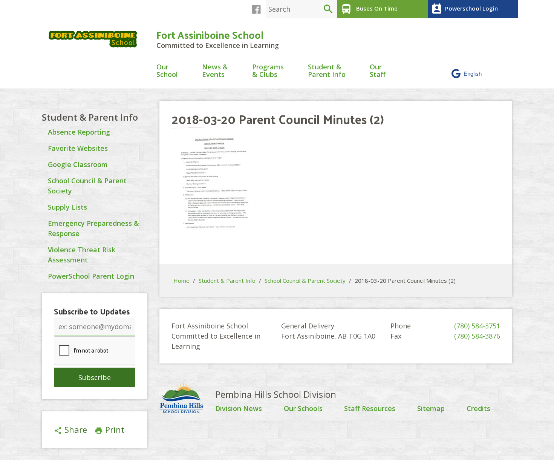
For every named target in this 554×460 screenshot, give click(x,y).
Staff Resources (369, 408)
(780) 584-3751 (477, 325)
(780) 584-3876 (477, 335)
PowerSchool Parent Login (91, 276)
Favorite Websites (78, 148)
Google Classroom (78, 164)
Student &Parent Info (327, 71)
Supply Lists (67, 207)
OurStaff (378, 71)
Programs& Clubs (268, 71)
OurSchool (167, 71)
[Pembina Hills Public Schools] (187, 399)
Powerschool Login (464, 9)
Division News (238, 408)
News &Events (215, 71)
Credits (478, 408)
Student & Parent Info (90, 117)
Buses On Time (369, 9)
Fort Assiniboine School (209, 34)
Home (181, 280)
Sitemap (431, 408)
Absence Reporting (79, 131)
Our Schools (303, 408)
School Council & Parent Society (305, 280)
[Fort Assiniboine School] (96, 39)
